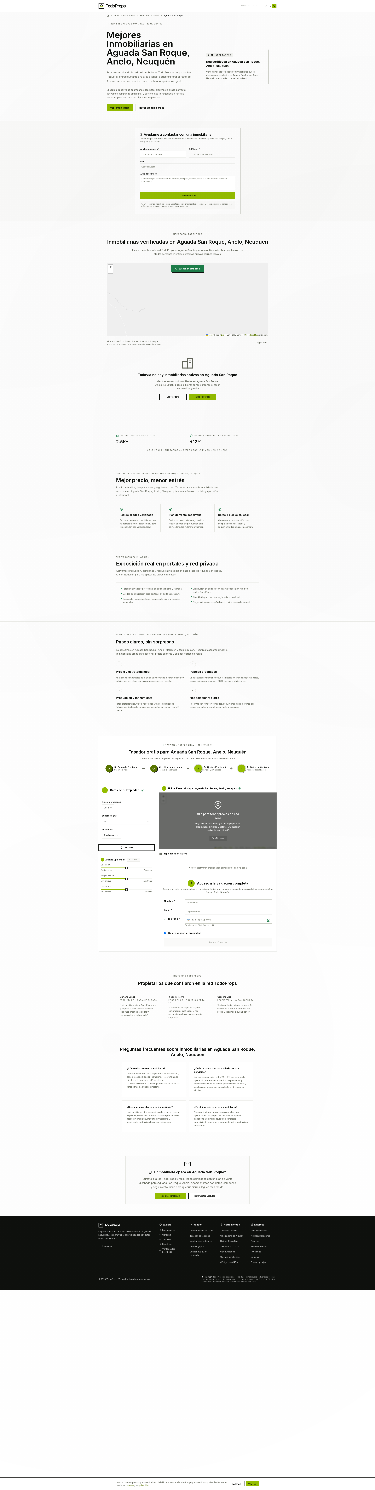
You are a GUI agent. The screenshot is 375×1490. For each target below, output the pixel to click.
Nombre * (169, 901)
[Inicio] (108, 15)
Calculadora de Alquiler (231, 1236)
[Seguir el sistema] (274, 6)
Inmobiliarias (129, 15)
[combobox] (108, 807)
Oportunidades (227, 1251)
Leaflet (211, 335)
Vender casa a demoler (201, 1241)
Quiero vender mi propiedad (184, 933)
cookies (130, 1485)
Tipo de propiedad (111, 802)
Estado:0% (106, 865)
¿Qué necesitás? (148, 173)
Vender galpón (197, 1246)
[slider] (126, 868)
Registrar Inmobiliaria (170, 1196)
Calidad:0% (106, 886)
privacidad (144, 1485)
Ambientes (107, 829)
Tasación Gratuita (202, 397)
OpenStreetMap (251, 335)
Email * (143, 161)
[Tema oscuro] (270, 6)
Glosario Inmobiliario (230, 1257)
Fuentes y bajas (258, 1262)
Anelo (156, 15)
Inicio (116, 15)
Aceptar (252, 1484)
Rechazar (237, 1484)
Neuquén (144, 15)
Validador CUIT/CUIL (230, 1246)
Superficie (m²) (109, 815)
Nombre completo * (150, 149)
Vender (249, 6)
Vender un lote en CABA (201, 1230)
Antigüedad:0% (108, 876)
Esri (222, 335)
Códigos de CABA (229, 1262)
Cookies (255, 1257)
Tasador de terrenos (200, 1236)
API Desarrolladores (260, 1236)
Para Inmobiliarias (259, 1230)
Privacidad (256, 1251)
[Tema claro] (266, 6)
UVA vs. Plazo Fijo (229, 1241)
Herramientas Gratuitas (204, 1196)
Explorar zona (173, 397)
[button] (110, 267)
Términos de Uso (259, 1246)
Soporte (255, 1241)
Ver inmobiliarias (119, 107)
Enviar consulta (189, 195)
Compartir (128, 847)
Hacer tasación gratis (151, 107)
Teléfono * (194, 149)
